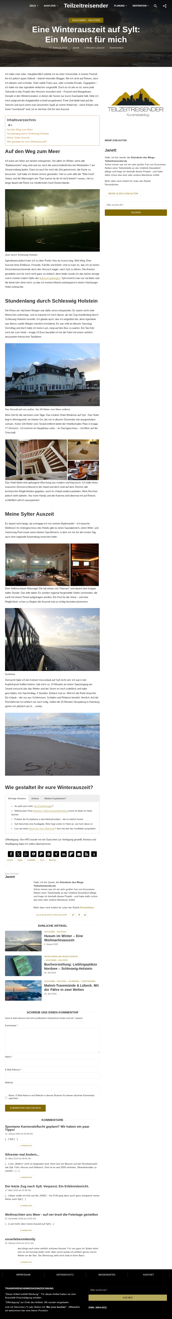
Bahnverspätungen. (50, 278)
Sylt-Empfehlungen (43, 806)
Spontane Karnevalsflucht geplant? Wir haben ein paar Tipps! (47, 1128)
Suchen (136, 212)
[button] (11, 854)
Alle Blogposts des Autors (51, 915)
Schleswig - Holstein (86, 20)
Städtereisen (88, 981)
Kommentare (116, 47)
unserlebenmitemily (20, 1239)
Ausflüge (50, 6)
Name (8, 1057)
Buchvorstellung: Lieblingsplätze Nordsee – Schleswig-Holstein (70, 966)
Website (9, 1082)
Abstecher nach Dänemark (42, 828)
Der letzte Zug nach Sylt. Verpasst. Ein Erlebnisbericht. (47, 1186)
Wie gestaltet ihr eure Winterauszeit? (27, 141)
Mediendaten (106, 1274)
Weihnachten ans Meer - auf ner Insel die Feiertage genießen (51, 1214)
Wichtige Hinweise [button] (17, 798)
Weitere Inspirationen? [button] (55, 798)
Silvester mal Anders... (22, 1154)
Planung (119, 6)
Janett (76, 47)
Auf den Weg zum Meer (20, 129)
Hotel (10, 860)
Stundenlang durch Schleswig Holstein (28, 133)
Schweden (74, 981)
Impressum (23, 1274)
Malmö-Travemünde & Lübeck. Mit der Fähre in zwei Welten (71, 987)
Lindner (31, 860)
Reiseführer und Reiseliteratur (61, 957)
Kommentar (11, 1025)
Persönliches (87, 907)
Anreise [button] (35, 798)
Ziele (33, 6)
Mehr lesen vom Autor (123, 193)
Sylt (42, 860)
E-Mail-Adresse (13, 1069)
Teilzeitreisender (86, 5)
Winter (52, 860)
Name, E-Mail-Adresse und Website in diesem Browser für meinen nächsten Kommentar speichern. (51, 1097)
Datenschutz (65, 1274)
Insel (20, 860)
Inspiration (139, 6)
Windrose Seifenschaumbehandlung (50, 811)
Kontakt (148, 1274)
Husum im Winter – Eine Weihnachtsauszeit (63, 938)
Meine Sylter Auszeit (18, 137)
